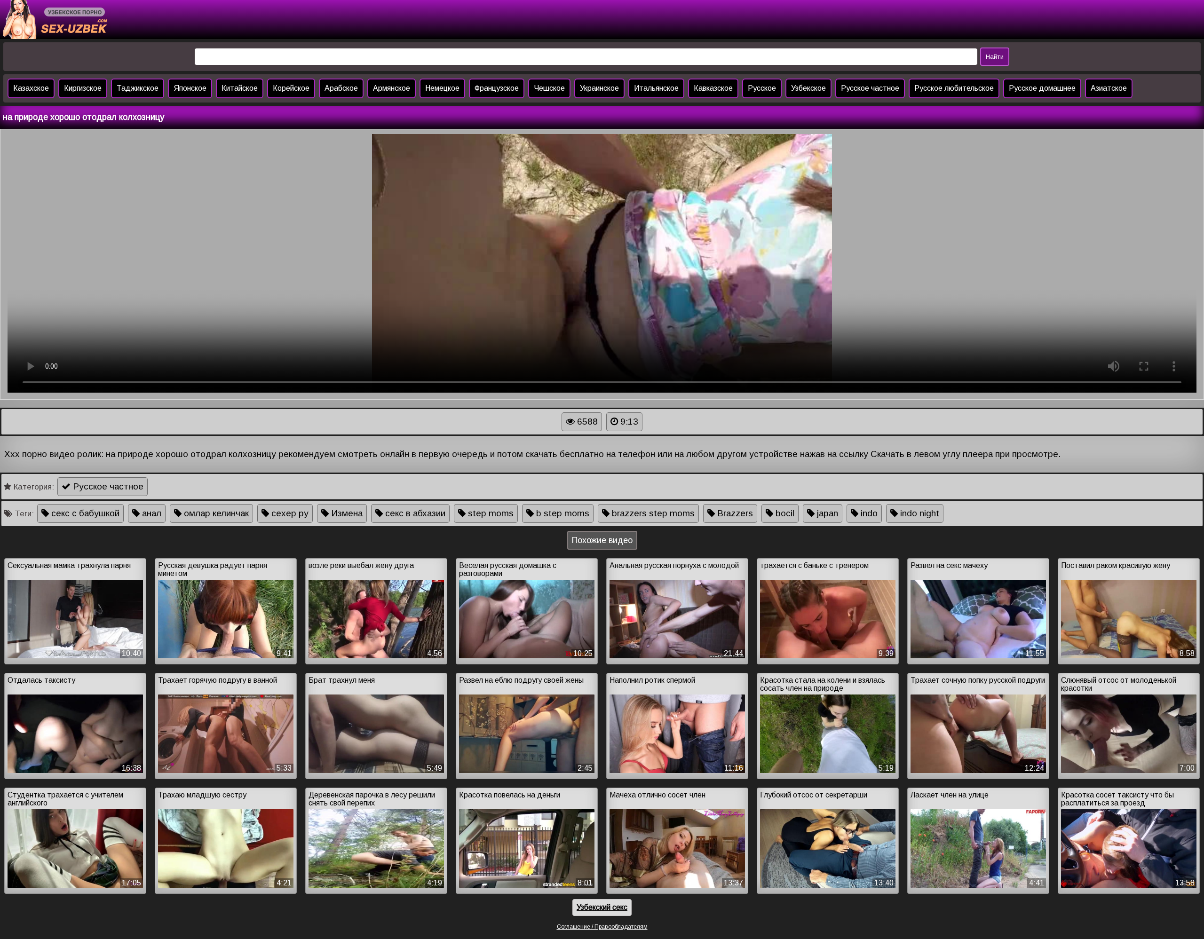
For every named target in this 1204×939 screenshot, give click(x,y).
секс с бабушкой (84, 513)
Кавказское (713, 88)
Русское (762, 88)
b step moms (561, 513)
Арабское (341, 88)
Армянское (391, 88)
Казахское (31, 88)
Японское (190, 88)
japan (826, 513)
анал (150, 513)
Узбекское (808, 88)
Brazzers (734, 513)
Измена (346, 513)
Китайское (240, 88)
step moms (490, 513)
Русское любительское (954, 88)
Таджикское (137, 88)
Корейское (291, 88)
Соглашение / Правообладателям (602, 926)
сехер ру (289, 513)
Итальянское (656, 88)
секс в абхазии (414, 513)
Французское (497, 88)
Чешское (549, 88)
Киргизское (83, 88)
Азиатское (1109, 88)
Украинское (599, 88)
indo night (918, 513)
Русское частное (870, 88)
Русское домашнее (1042, 88)
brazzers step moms (652, 513)
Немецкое (442, 88)
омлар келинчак (215, 513)
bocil (783, 513)
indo (868, 513)
